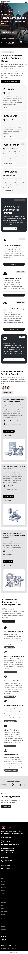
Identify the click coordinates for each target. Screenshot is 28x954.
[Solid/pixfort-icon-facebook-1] (2, 939)
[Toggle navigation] (25, 2)
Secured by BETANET (14, 952)
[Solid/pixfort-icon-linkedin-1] (5, 939)
